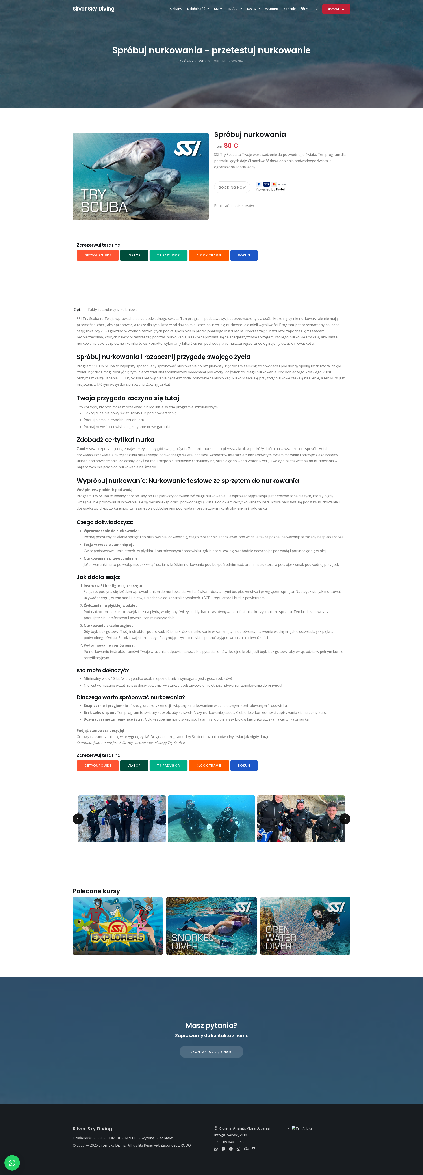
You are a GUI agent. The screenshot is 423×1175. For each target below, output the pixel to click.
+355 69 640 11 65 (229, 1142)
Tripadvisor (168, 255)
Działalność (196, 8)
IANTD (251, 8)
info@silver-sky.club (230, 1135)
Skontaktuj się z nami (211, 1052)
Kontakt (290, 8)
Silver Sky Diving (112, 1145)
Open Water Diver (252, 460)
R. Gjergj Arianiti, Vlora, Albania (244, 1128)
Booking (336, 9)
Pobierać (221, 205)
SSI (216, 8)
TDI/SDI (232, 8)
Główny (176, 8)
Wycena (271, 8)
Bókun (244, 255)
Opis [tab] (78, 309)
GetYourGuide (97, 255)
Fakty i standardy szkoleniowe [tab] (112, 309)
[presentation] (78, 818)
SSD (94, 8)
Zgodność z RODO (176, 1145)
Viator (134, 255)
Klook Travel (209, 255)
